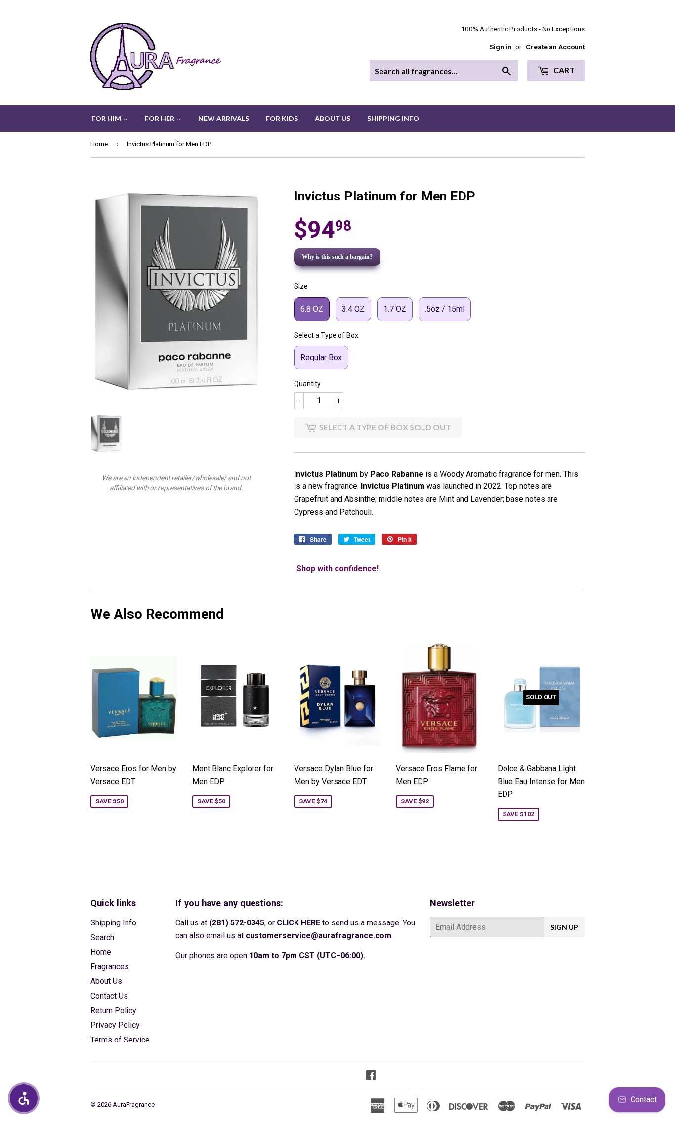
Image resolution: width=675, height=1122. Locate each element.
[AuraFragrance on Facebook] (371, 1076)
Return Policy (113, 1010)
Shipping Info (113, 922)
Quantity (307, 384)
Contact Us (109, 996)
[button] (24, 1098)
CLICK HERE (298, 922)
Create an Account (555, 47)
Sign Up (564, 927)
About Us (106, 981)
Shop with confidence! (337, 568)
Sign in (500, 47)
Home (99, 144)
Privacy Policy (115, 1025)
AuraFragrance (134, 1104)
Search (102, 937)
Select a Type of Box (326, 335)
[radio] (312, 309)
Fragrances (109, 966)
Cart (563, 70)
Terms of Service (120, 1039)
